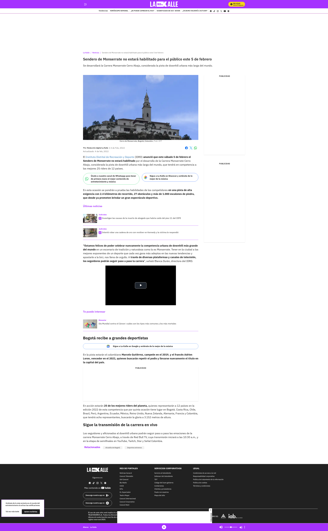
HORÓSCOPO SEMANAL (119, 11)
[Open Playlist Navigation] (244, 527)
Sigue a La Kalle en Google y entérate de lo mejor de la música (143, 346)
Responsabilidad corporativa (203, 476)
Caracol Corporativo (127, 502)
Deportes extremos (134, 448)
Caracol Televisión (126, 476)
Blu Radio (123, 483)
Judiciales (103, 215)
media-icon (164, 527)
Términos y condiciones (201, 486)
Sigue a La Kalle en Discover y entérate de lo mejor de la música (171, 177)
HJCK (122, 486)
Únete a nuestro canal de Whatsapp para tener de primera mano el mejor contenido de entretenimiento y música (113, 179)
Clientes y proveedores (162, 489)
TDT (155, 479)
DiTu (121, 489)
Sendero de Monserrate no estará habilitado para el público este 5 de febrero (132, 53)
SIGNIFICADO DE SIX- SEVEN (168, 11)
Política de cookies (200, 483)
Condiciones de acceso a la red (204, 473)
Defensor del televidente (163, 476)
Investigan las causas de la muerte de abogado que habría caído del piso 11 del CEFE (141, 218)
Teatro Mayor (124, 495)
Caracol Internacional (128, 499)
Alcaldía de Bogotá (112, 448)
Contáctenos (159, 486)
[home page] (164, 4)
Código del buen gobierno (163, 483)
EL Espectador (125, 492)
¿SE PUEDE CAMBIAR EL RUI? (142, 11)
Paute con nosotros (161, 492)
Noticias (95, 53)
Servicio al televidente (162, 473)
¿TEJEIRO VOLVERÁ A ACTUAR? (195, 11)
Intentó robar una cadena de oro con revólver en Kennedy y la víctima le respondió (140, 232)
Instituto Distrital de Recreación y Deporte (110, 157)
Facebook (186, 149)
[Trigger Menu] (85, 4)
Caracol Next (124, 505)
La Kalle (86, 53)
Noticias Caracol (126, 473)
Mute (221, 527)
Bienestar (102, 320)
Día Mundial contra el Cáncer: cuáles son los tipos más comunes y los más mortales (137, 323)
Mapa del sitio (159, 495)
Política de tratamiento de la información (208, 479)
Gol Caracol (124, 479)
